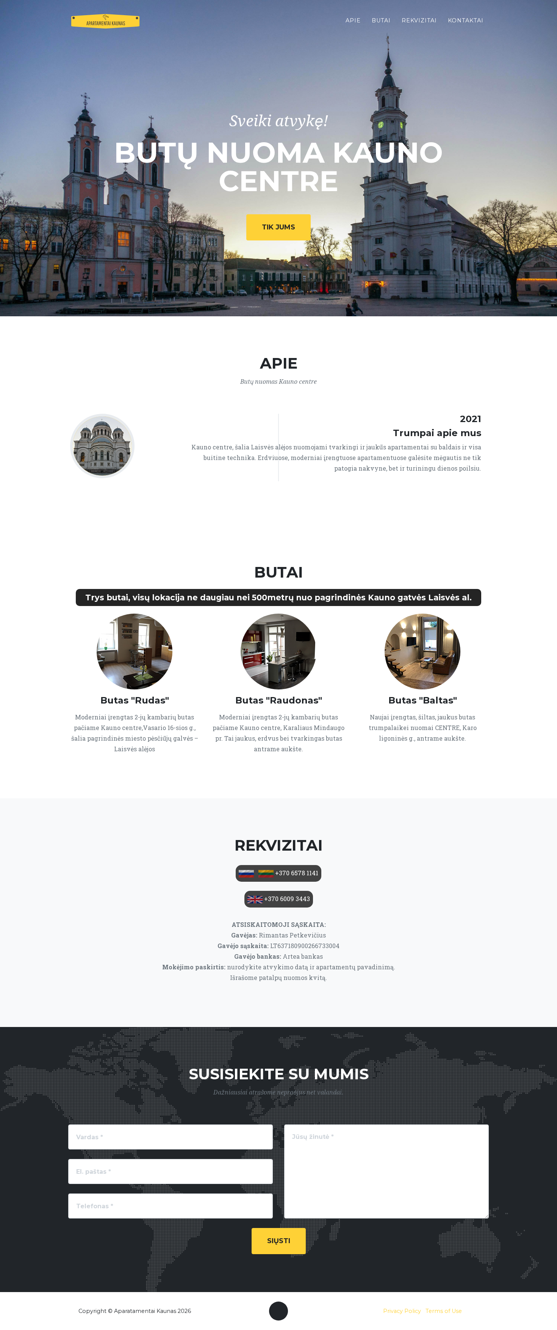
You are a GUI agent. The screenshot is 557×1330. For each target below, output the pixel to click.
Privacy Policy (402, 1311)
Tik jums (278, 227)
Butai (381, 20)
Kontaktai (465, 20)
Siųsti (278, 1241)
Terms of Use (444, 1311)
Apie (353, 20)
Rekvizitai (419, 20)
